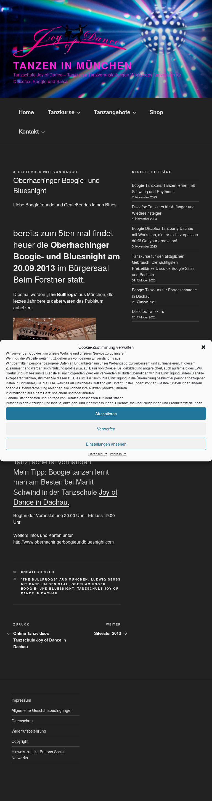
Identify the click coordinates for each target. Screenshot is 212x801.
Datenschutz (97, 453)
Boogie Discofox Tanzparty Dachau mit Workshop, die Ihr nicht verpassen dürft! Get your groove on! (165, 234)
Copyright (20, 741)
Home (26, 112)
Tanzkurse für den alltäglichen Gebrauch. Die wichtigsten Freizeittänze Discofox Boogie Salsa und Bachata (163, 265)
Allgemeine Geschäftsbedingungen (42, 710)
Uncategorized (38, 572)
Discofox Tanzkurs (148, 311)
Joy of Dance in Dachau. (65, 496)
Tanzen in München (72, 65)
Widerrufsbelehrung (29, 731)
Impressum (118, 453)
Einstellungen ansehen (106, 444)
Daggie (70, 172)
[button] (203, 347)
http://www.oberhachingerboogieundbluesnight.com (63, 542)
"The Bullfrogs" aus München (54, 579)
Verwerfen (106, 429)
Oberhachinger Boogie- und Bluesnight (63, 586)
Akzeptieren (106, 413)
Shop (156, 112)
